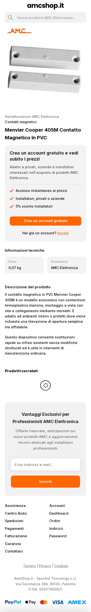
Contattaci (14, 551)
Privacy (45, 566)
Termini (29, 566)
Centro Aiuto (16, 513)
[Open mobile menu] (6, 6)
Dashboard (58, 513)
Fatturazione (16, 536)
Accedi (63, 233)
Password (57, 536)
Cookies (61, 566)
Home (10, 116)
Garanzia (13, 543)
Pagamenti (14, 528)
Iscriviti (45, 481)
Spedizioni (14, 520)
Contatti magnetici (21, 122)
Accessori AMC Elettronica (37, 116)
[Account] (84, 6)
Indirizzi (56, 528)
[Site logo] (45, 6)
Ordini (54, 520)
